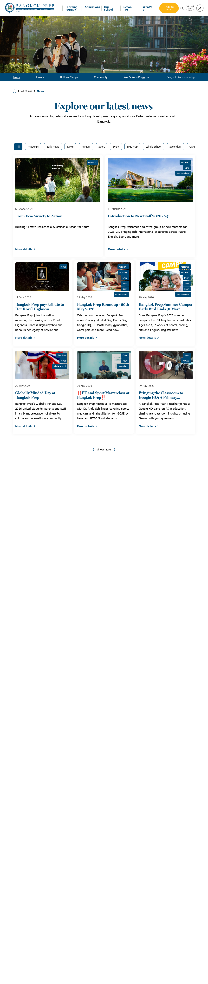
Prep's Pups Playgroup (137, 77)
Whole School (153, 146)
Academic (33, 146)
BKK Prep (132, 146)
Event (116, 146)
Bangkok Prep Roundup (181, 77)
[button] (182, 8)
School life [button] (128, 8)
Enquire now (169, 8)
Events (40, 77)
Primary (86, 146)
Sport (101, 146)
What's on (26, 91)
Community (101, 77)
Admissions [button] (92, 7)
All (18, 146)
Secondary (175, 146)
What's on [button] (147, 8)
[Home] (29, 8)
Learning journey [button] (71, 8)
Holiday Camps (69, 77)
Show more (104, 449)
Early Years (53, 146)
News (16, 77)
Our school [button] (108, 8)
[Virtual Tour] (190, 7)
